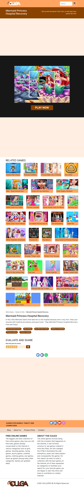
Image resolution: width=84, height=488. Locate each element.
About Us (17, 430)
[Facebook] (42, 355)
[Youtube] (59, 423)
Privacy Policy (29, 430)
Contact (41, 430)
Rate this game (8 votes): (13, 343)
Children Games (25, 332)
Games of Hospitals (58, 329)
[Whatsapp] (46, 355)
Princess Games (12, 332)
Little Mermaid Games (14, 329)
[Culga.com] (13, 3)
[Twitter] (38, 355)
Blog (9, 430)
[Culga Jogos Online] (17, 483)
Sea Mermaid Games (41, 329)
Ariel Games (28, 329)
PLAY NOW (42, 107)
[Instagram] (63, 423)
